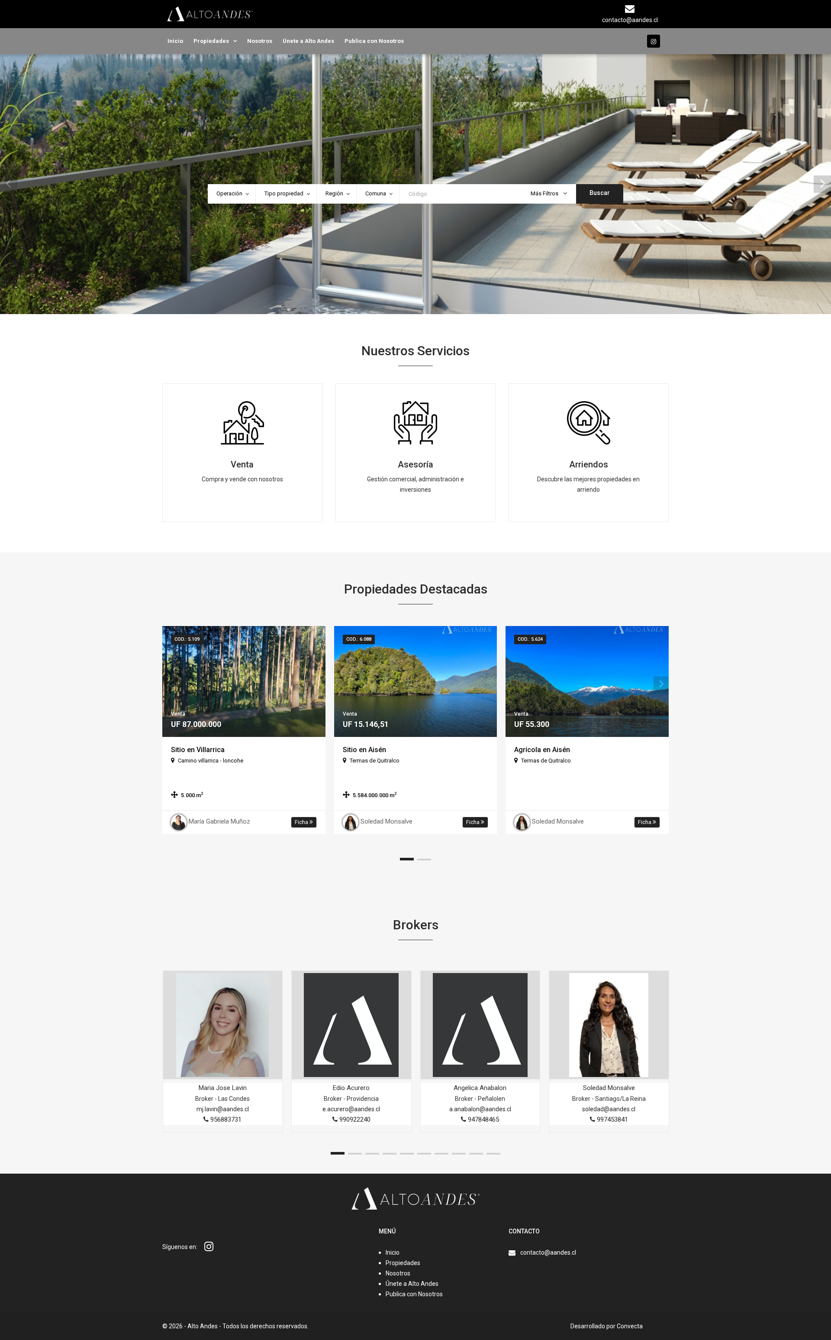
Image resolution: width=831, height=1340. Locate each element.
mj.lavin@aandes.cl (222, 1109)
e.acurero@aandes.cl (351, 1109)
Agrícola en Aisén (542, 750)
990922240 (354, 1119)
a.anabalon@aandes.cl (480, 1109)
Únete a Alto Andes (308, 41)
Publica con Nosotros (374, 41)
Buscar (599, 192)
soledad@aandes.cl (608, 1109)
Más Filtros (545, 193)
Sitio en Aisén (364, 750)
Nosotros (259, 41)
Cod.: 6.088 (358, 639)
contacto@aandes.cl (548, 1252)
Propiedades (211, 41)
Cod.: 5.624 (530, 639)
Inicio (175, 41)
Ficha (302, 822)
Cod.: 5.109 (187, 639)
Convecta (630, 1326)
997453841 (611, 1119)
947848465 (482, 1119)
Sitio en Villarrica (198, 750)
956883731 (225, 1119)
